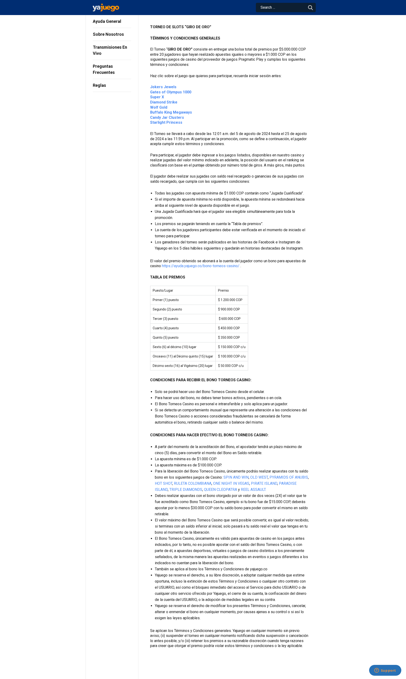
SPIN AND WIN (236, 477)
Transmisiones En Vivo (110, 50)
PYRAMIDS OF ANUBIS (288, 477)
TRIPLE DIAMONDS (185, 489)
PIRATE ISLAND (264, 483)
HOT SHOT (163, 483)
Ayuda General (107, 21)
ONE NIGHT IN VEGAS (231, 483)
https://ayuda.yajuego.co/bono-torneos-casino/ (200, 266)
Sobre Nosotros (108, 34)
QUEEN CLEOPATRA (220, 489)
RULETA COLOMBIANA (192, 483)
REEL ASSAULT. (253, 489)
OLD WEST (259, 477)
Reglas (99, 85)
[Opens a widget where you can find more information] (385, 671)
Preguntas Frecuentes (104, 69)
